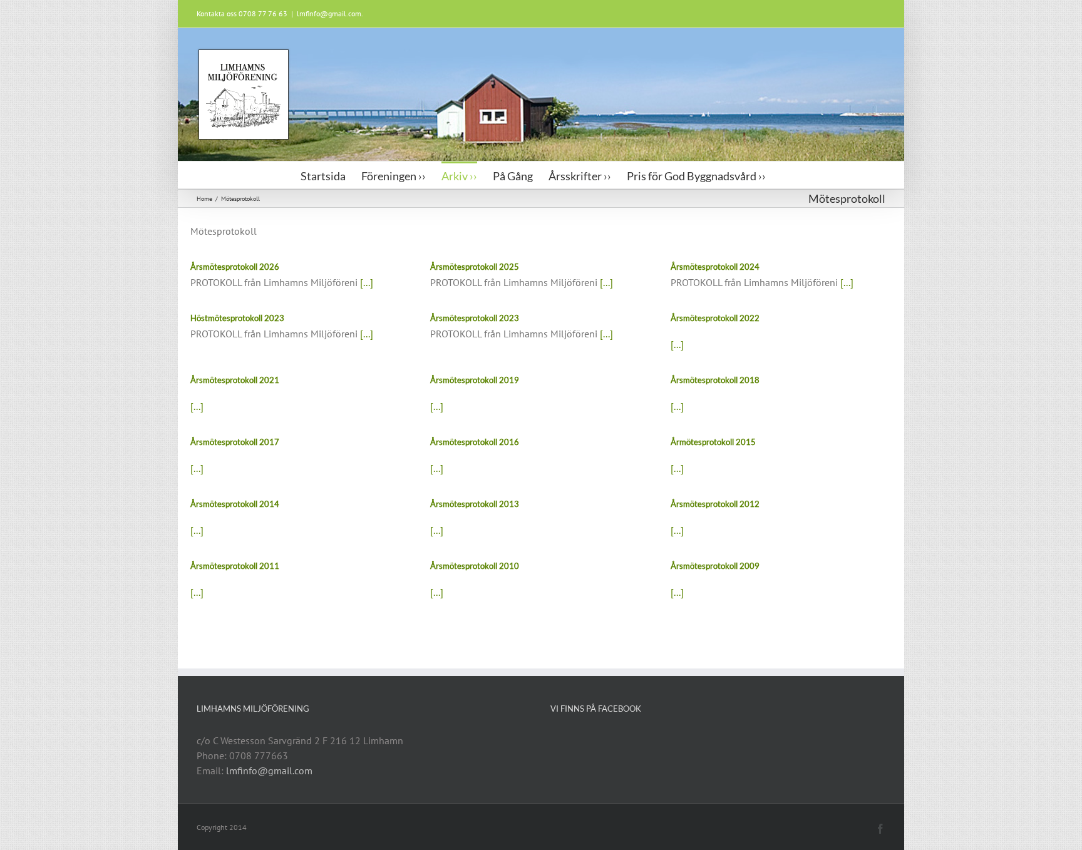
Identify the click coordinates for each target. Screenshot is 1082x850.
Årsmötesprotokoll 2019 (474, 380)
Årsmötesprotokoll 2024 (715, 267)
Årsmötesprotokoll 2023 (474, 318)
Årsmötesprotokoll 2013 (474, 504)
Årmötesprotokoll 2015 (713, 442)
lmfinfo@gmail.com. (330, 13)
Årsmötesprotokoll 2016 (474, 442)
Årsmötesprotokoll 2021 (234, 380)
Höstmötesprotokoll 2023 (237, 318)
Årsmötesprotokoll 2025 (474, 267)
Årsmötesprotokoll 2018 (715, 380)
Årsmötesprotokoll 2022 (715, 318)
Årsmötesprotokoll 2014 (234, 504)
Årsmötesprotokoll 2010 (474, 566)
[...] (366, 282)
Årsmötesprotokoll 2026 (234, 267)
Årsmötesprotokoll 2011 (234, 566)
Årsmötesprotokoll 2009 (715, 566)
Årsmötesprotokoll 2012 (715, 504)
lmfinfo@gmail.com (269, 770)
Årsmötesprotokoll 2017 (234, 442)
